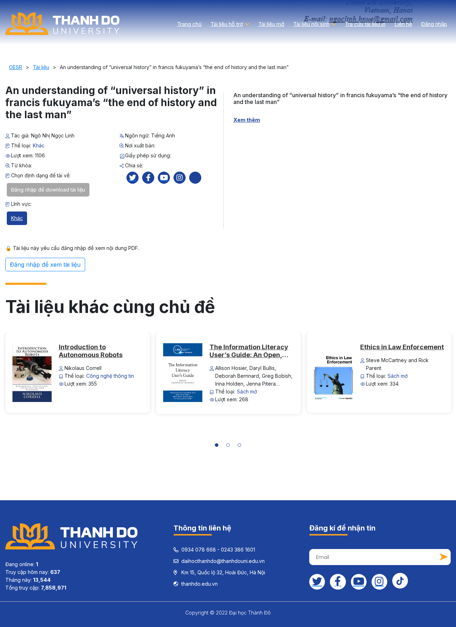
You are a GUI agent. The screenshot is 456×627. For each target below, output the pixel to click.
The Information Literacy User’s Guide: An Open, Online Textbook (248, 351)
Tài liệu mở (271, 24)
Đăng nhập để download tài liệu (48, 190)
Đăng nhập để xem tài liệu (45, 264)
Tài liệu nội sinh (311, 24)
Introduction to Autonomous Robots (91, 351)
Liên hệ (403, 24)
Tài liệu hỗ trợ (227, 24)
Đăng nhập (434, 24)
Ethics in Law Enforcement (402, 347)
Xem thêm (246, 120)
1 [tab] (219, 446)
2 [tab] (230, 446)
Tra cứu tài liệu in (365, 24)
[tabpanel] (77, 373)
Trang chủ (189, 24)
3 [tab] (242, 446)
